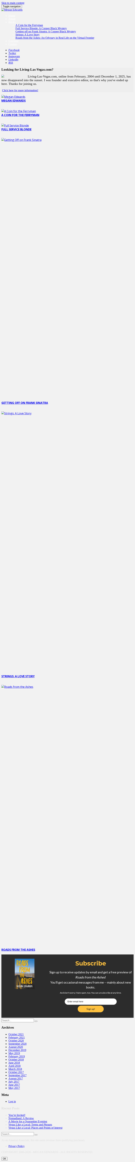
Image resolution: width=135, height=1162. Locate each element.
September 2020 (17, 1043)
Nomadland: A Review (21, 1118)
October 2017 (16, 1072)
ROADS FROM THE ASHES (18, 950)
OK (4, 1158)
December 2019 (17, 1050)
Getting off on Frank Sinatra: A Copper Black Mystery (45, 31)
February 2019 (16, 1056)
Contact (12, 44)
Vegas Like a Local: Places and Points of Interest (35, 1127)
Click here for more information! (20, 90)
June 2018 (14, 1062)
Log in (12, 1101)
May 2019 (14, 1053)
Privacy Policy (16, 1146)
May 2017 (14, 1087)
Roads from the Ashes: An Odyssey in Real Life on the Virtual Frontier (54, 37)
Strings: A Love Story (27, 34)
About (11, 18)
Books (12, 22)
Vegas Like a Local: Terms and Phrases (30, 1124)
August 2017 (15, 1078)
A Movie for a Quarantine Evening (27, 1121)
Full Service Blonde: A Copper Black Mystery (41, 28)
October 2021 (16, 1034)
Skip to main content (12, 2)
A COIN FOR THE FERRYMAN (20, 115)
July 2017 (13, 1081)
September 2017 (17, 1075)
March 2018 (15, 1069)
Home (11, 15)
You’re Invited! (16, 1115)
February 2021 (16, 1037)
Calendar (13, 40)
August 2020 (15, 1046)
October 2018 (16, 1059)
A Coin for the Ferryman (29, 25)
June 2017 (14, 1084)
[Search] (36, 1021)
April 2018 (14, 1065)
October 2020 (16, 1040)
